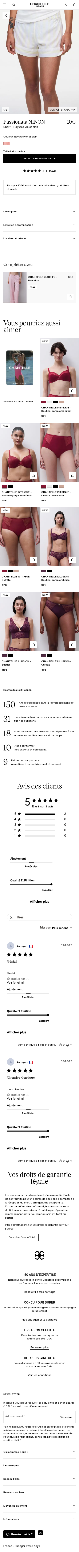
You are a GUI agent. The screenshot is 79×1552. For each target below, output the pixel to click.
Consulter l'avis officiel (22, 1237)
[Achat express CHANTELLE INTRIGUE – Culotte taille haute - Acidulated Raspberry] (72, 475)
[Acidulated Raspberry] (43, 402)
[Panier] (74, 4)
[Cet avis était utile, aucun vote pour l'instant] (60, 1045)
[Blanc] (49, 402)
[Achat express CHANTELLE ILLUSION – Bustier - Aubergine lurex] (33, 644)
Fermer (40, 1532)
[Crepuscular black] (49, 571)
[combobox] (56, 928)
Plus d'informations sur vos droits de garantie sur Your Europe (36, 1226)
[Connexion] (65, 4)
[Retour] (6, 15)
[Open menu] (4, 4)
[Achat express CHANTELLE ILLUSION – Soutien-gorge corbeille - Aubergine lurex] (72, 560)
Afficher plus (39, 901)
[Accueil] (39, 5)
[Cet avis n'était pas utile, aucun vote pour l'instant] (67, 1045)
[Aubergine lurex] (43, 571)
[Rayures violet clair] (6, 144)
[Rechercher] (13, 4)
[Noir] (55, 402)
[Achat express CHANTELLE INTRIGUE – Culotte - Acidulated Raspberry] (33, 560)
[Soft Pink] (61, 402)
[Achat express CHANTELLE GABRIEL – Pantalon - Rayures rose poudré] (70, 297)
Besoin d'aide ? (22, 1534)
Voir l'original (15, 982)
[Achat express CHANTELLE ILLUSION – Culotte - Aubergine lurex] (72, 644)
